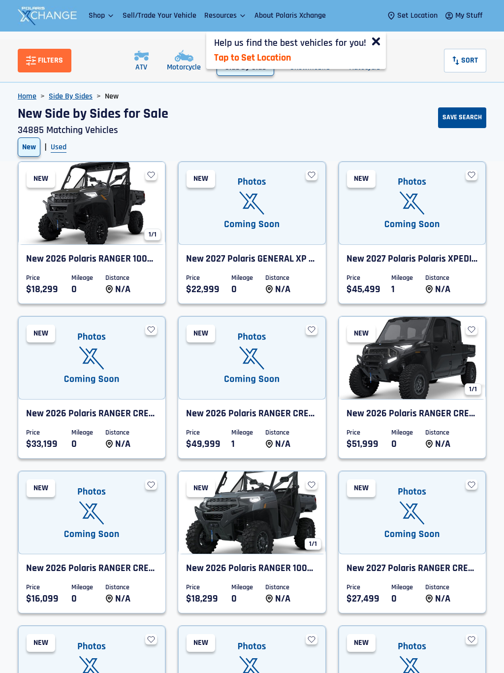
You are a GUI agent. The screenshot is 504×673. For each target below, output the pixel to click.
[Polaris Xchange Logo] (47, 16)
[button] (102, 15)
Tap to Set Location (252, 57)
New (29, 147)
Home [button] (27, 96)
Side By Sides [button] (71, 96)
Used (58, 147)
